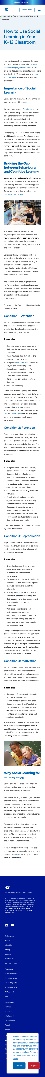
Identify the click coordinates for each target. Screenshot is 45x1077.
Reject (34, 1065)
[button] (39, 10)
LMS (18, 592)
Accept (19, 1065)
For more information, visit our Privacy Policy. (25, 1055)
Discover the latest (21, 2)
